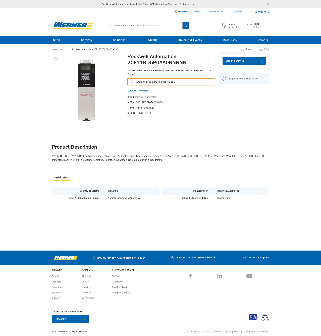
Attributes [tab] (61, 177)
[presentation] (61, 177)
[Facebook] (190, 276)
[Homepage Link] (73, 25)
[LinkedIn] (219, 276)
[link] (65, 49)
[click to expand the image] (56, 59)
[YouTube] (249, 276)
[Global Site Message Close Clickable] (268, 4)
